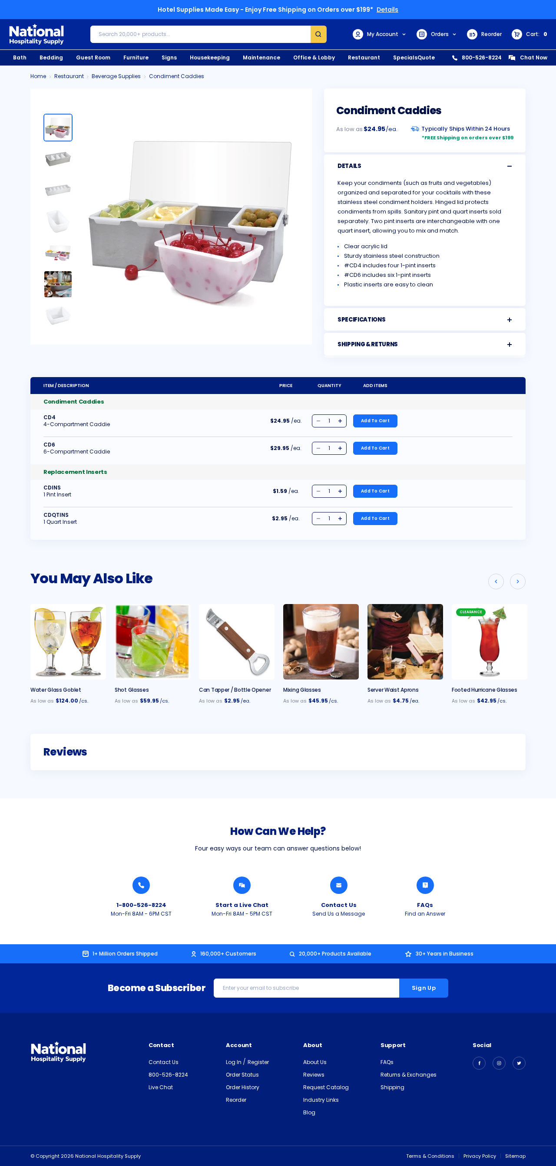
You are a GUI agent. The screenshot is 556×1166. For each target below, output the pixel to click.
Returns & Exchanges (409, 1074)
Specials (405, 57)
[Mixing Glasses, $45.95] (321, 642)
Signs (169, 57)
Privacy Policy (479, 1156)
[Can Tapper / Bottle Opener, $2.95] (237, 642)
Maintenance (261, 57)
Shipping (392, 1087)
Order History (242, 1087)
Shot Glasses (132, 689)
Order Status (242, 1074)
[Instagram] (499, 1063)
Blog (309, 1112)
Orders (440, 34)
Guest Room (93, 57)
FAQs (425, 905)
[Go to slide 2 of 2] (496, 581)
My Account (382, 34)
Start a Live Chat (241, 905)
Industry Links (321, 1100)
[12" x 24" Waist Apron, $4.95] (405, 642)
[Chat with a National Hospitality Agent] (242, 885)
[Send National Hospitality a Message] (339, 885)
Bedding (51, 57)
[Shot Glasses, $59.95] (152, 642)
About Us (315, 1062)
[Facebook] (479, 1063)
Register (258, 1062)
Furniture (136, 57)
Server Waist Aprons (392, 689)
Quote (426, 57)
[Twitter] (519, 1063)
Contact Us (339, 905)
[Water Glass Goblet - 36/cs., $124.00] (68, 642)
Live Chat (161, 1087)
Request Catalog (326, 1087)
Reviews (313, 1074)
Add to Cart (375, 420)
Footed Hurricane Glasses (484, 689)
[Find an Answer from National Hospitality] (425, 885)
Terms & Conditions (430, 1156)
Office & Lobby (314, 57)
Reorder (491, 34)
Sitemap (515, 1156)
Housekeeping (210, 57)
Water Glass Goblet (55, 689)
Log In (234, 1062)
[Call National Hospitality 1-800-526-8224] (141, 885)
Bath (19, 57)
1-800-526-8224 (141, 905)
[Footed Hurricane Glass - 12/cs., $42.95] (489, 642)
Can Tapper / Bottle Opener (235, 689)
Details (387, 9)
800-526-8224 (482, 57)
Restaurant (364, 57)
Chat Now (533, 57)
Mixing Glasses (302, 689)
